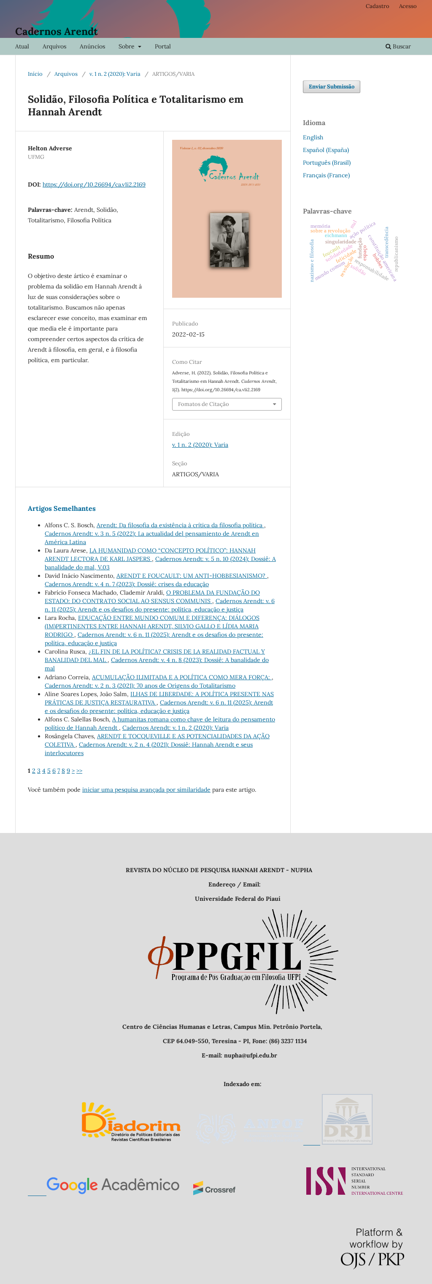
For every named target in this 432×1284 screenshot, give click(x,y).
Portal (163, 46)
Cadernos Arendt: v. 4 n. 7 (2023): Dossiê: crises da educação (127, 584)
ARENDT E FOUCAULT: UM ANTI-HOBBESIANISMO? (191, 575)
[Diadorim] (131, 1142)
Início (35, 73)
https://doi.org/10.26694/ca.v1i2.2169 (94, 184)
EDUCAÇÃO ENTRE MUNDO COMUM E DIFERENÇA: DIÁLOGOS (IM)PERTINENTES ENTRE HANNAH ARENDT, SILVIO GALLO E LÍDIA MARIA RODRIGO (152, 626)
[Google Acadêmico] (104, 1193)
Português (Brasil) (327, 162)
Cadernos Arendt (56, 31)
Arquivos (54, 46)
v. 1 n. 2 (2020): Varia (114, 73)
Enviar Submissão (331, 86)
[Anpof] (257, 1142)
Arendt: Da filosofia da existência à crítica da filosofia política (180, 525)
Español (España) (326, 150)
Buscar (401, 46)
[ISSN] (354, 1193)
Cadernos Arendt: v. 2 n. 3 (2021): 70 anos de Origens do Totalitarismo (140, 685)
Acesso (408, 6)
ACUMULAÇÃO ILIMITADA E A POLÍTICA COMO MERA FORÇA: (182, 677)
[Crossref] (214, 1193)
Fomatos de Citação (203, 404)
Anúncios (92, 46)
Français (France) (326, 175)
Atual (22, 46)
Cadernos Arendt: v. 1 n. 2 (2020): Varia (175, 727)
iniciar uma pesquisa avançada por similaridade (146, 789)
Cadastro (377, 6)
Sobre (127, 46)
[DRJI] (347, 1142)
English (313, 137)
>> (79, 770)
